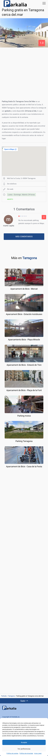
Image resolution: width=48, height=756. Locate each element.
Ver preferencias (24, 749)
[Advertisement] (24, 73)
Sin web (10, 189)
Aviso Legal (37, 753)
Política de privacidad (26, 753)
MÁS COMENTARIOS (24, 236)
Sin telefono (12, 184)
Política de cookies (12, 753)
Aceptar (24, 742)
